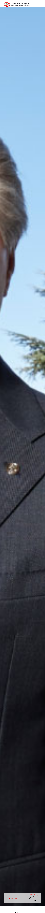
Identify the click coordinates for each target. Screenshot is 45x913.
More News (14, 898)
